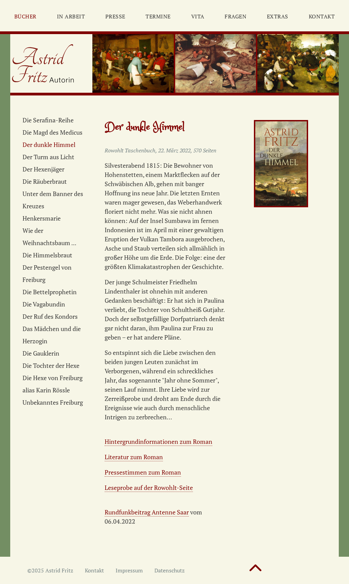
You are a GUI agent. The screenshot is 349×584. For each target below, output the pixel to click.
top (255, 571)
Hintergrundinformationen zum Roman (158, 441)
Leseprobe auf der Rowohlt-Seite (149, 487)
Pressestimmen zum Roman (143, 472)
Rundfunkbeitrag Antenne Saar (147, 512)
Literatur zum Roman (134, 457)
